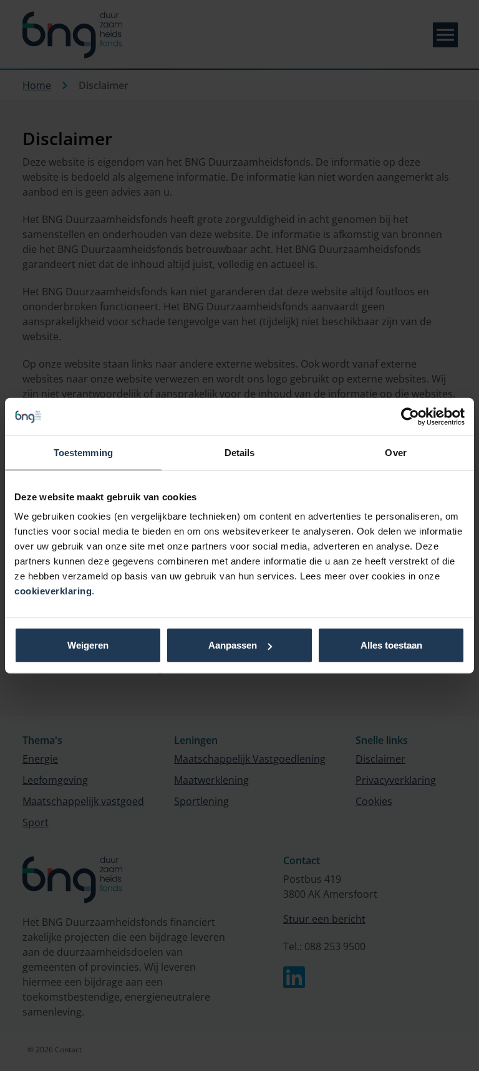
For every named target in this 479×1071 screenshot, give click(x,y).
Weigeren (88, 645)
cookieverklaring (53, 591)
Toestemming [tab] (83, 452)
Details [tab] (240, 452)
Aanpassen (232, 645)
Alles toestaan (391, 645)
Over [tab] (395, 452)
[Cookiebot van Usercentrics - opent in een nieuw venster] (410, 416)
